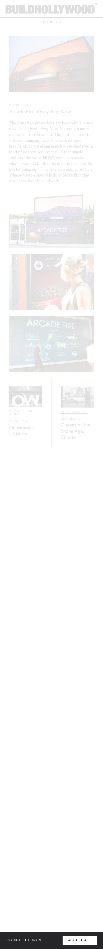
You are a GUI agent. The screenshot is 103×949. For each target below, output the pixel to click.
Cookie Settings (23, 940)
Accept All (79, 940)
